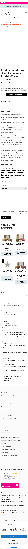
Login (14, 19)
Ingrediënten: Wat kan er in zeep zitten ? (10, 440)
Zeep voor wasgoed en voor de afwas (12, 376)
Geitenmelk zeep (7, 350)
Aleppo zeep (6, 308)
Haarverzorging (7, 312)
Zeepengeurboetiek (7, 13)
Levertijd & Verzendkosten (7, 404)
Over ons (3, 443)
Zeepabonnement (7, 378)
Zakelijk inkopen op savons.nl (8, 393)
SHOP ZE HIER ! (21, 6)
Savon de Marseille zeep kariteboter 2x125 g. (14, 330)
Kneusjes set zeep (7, 356)
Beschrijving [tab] (7, 107)
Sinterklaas (6, 339)
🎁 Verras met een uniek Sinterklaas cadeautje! (12, 512)
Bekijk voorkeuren (14, 543)
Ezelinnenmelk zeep (7, 343)
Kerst (9, 101)
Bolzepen (5, 321)
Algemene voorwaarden (7, 412)
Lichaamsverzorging (8, 316)
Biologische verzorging (8, 310)
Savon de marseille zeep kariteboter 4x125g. (14, 334)
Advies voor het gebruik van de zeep (10, 437)
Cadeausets (6, 323)
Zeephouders (6, 380)
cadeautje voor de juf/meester (11, 325)
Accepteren (14, 536)
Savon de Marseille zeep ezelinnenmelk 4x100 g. (15, 345)
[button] (26, 523)
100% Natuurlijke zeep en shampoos (11, 305)
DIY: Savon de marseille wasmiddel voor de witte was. (13, 495)
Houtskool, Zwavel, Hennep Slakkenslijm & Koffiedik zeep (15, 352)
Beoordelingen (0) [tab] (19, 107)
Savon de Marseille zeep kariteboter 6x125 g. (14, 336)
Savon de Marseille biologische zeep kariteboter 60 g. (14, 367)
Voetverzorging (7, 319)
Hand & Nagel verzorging (10, 314)
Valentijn (6, 341)
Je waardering (4, 185)
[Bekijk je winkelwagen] (18, 18)
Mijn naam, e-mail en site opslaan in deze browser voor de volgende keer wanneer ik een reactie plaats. (15, 212)
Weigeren (14, 540)
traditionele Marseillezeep (9, 374)
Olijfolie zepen (6, 358)
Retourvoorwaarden (6, 407)
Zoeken (26, 295)
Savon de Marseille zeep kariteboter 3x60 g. (14, 332)
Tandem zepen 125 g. (9, 364)
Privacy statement (14, 547)
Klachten (3, 409)
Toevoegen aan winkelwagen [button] (7, 254)
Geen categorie (6, 347)
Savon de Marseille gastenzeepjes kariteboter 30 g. (14, 370)
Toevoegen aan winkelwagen (16, 94)
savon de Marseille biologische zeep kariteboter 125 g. (14, 361)
